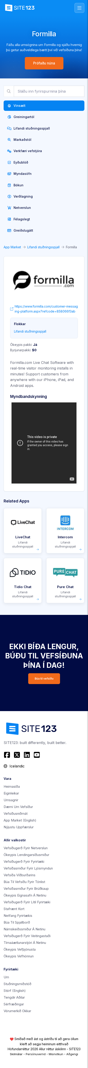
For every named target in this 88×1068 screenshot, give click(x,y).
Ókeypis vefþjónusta (20, 949)
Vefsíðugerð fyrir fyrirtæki (24, 861)
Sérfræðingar (14, 1004)
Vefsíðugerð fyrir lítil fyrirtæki (27, 902)
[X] (16, 754)
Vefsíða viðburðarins (19, 875)
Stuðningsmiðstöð (17, 984)
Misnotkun (56, 1054)
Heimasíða (12, 786)
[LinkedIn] (26, 754)
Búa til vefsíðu (44, 678)
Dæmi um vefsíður (18, 807)
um (6, 977)
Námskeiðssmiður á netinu (24, 929)
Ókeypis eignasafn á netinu (25, 895)
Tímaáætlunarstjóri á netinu (25, 942)
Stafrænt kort (14, 909)
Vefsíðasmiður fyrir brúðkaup (26, 888)
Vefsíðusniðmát (16, 813)
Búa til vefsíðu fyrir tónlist (24, 882)
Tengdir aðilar (14, 997)
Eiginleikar (11, 793)
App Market (12, 247)
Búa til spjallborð (17, 922)
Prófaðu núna (44, 63)
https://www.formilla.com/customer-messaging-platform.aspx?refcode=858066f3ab (46, 308)
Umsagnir (11, 800)
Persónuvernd (36, 1054)
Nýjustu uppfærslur (19, 827)
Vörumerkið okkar (17, 1011)
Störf (15, 990)
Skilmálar (16, 1054)
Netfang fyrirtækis (18, 915)
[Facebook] (8, 754)
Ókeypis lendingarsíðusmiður (26, 855)
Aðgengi (72, 1054)
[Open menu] (79, 8)
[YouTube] (36, 754)
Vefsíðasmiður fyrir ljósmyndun (28, 868)
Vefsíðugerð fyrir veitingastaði (27, 936)
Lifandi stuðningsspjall (43, 247)
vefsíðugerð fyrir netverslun (26, 848)
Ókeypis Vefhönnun (19, 956)
